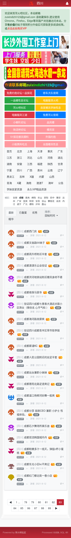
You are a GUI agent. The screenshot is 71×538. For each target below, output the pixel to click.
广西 (29, 170)
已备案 (23, 212)
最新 (11, 212)
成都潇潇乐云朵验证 (35, 265)
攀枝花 (51, 200)
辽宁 (60, 170)
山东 (39, 157)
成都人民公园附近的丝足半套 (40, 357)
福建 (39, 164)
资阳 (46, 197)
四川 (19, 170)
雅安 (58, 197)
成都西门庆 (30, 231)
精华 (11, 219)
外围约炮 (51, 136)
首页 (9, 151)
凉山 (44, 200)
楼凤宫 (50, 129)
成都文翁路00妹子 (34, 242)
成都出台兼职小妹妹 (35, 372)
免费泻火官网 (50, 115)
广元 (25, 204)
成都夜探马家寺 (33, 292)
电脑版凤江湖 (19, 115)
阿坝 (31, 200)
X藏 (19, 183)
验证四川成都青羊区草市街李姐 (42, 330)
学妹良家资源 (14, 189)
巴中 (52, 197)
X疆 (32, 176)
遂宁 (19, 204)
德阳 (31, 204)
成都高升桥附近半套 (35, 254)
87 (35, 508)
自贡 (58, 200)
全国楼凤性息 (50, 144)
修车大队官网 (50, 93)
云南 (50, 170)
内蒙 (41, 176)
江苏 (9, 157)
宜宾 (25, 200)
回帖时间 (50, 215)
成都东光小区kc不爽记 (37, 464)
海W (50, 183)
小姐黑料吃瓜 (19, 144)
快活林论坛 (19, 129)
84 (14, 508)
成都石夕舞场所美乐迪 (37, 426)
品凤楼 (50, 122)
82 (53, 502)
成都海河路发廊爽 (34, 319)
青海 (9, 183)
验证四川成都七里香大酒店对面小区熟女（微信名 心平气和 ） (39, 305)
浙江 (19, 157)
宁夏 (9, 170)
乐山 (40, 197)
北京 (19, 151)
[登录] (67, 3)
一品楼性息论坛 (19, 100)
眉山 (44, 204)
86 (28, 508)
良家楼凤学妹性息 (50, 107)
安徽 (19, 164)
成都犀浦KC (31, 345)
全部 (15, 197)
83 (60, 502)
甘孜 (38, 200)
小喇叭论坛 (19, 122)
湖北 (60, 157)
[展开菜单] (4, 3)
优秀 (34, 212)
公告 (60, 183)
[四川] (20, 231)
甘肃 (60, 164)
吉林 (22, 176)
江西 (29, 164)
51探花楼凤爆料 (19, 136)
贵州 (39, 170)
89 (49, 508)
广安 (19, 200)
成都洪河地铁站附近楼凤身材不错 (43, 277)
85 (21, 508)
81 (46, 502)
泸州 (38, 204)
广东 (60, 151)
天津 (39, 151)
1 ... (18, 502)
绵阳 (33, 197)
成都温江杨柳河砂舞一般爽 (39, 395)
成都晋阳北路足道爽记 (37, 384)
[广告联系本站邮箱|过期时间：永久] (35, 42)
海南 (28, 183)
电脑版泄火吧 (50, 100)
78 (25, 502)
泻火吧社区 (19, 107)
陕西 (50, 164)
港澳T (39, 183)
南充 (27, 197)
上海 (29, 151)
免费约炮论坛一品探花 (19, 93)
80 (39, 502)
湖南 (9, 164)
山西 (51, 176)
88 (42, 508)
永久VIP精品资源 (36, 189)
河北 (29, 157)
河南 (50, 157)
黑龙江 (10, 176)
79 (32, 502)
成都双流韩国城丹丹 (35, 437)
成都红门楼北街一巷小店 (38, 475)
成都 (21, 197)
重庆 (50, 151)
